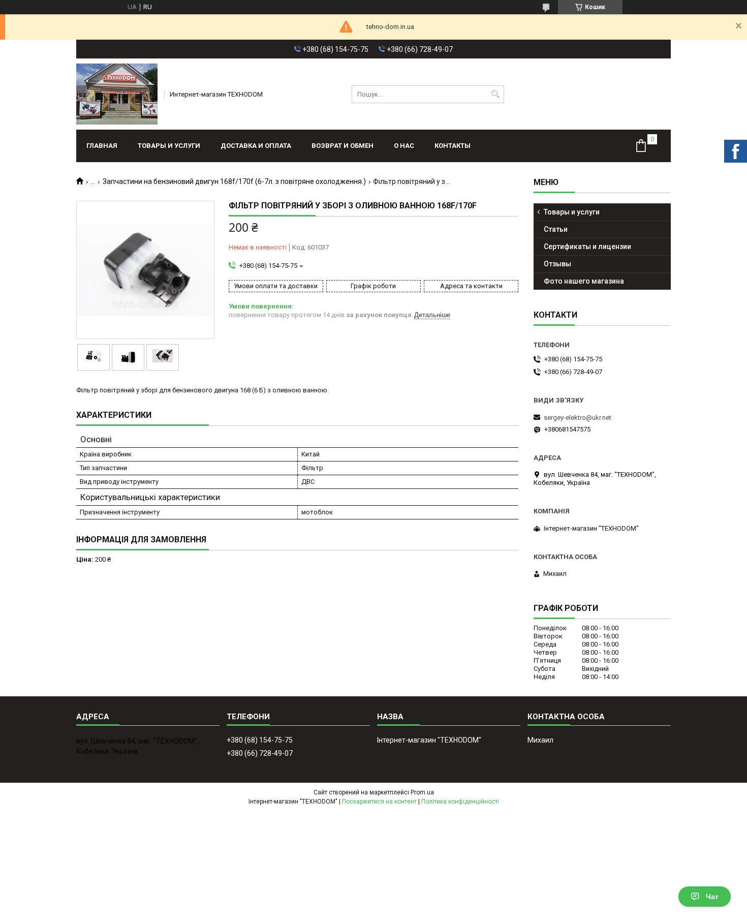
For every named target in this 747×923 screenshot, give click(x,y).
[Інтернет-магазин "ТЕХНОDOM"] (117, 94)
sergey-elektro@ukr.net (577, 417)
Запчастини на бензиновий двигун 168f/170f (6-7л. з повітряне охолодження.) (234, 181)
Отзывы (557, 264)
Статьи (556, 229)
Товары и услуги (169, 145)
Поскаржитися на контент (379, 801)
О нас (404, 145)
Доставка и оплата (256, 145)
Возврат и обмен (343, 145)
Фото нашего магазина (584, 281)
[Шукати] (495, 94)
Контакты (452, 145)
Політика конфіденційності (460, 801)
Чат (712, 897)
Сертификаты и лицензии (587, 246)
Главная (101, 145)
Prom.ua (422, 792)
